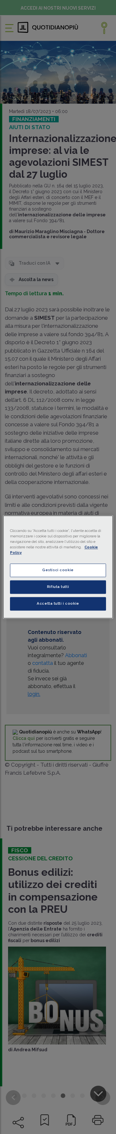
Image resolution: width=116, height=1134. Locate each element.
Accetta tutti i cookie (58, 603)
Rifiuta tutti (58, 587)
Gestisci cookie (58, 570)
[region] (58, 567)
